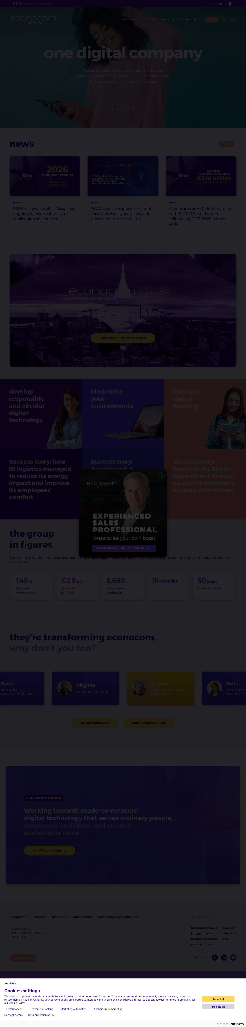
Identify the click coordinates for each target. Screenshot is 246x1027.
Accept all (219, 999)
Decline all (218, 1006)
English (9, 983)
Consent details (13, 1015)
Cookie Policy (17, 1002)
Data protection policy (41, 1015)
